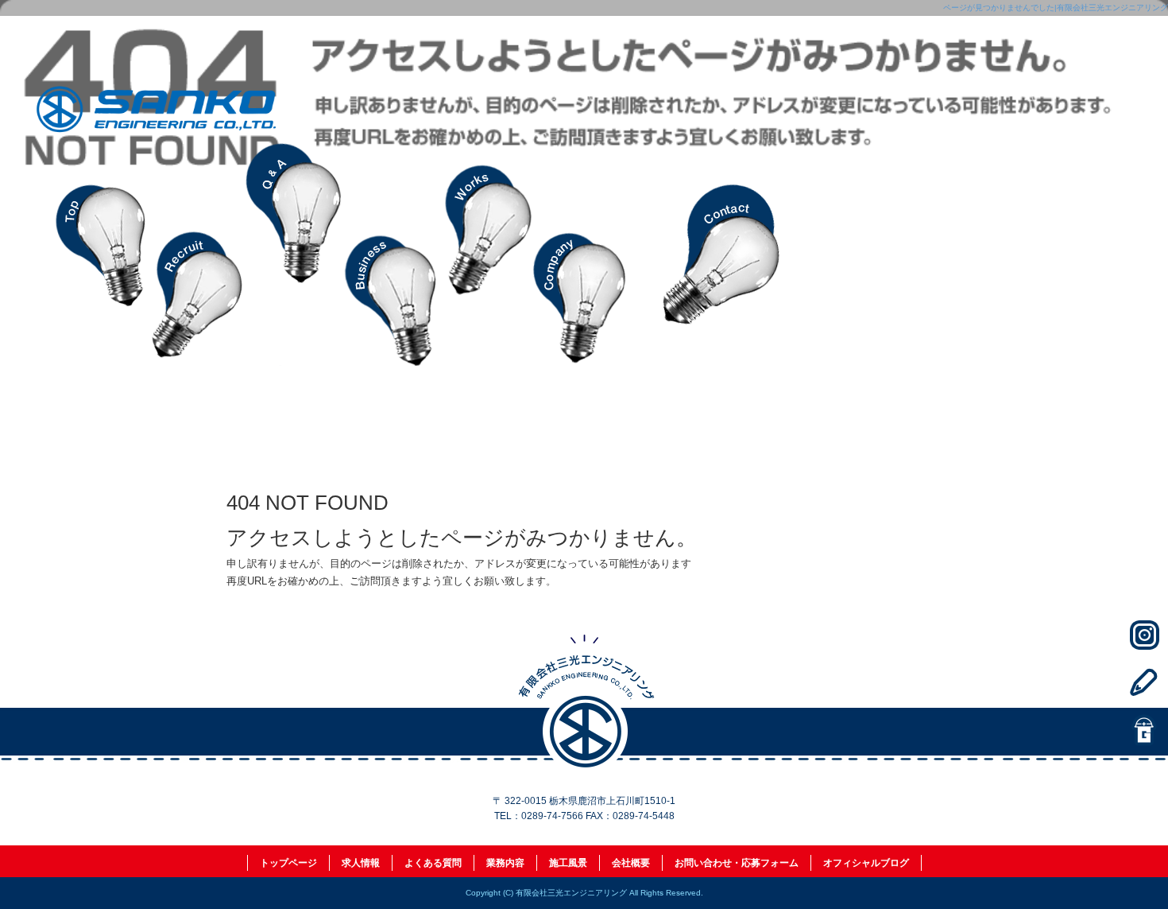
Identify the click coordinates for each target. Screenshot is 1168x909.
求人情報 (198, 254)
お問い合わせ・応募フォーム (723, 254)
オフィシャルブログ (866, 862)
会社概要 (580, 254)
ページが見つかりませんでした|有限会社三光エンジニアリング (1055, 7)
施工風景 (484, 254)
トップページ (103, 254)
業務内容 (389, 254)
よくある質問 (294, 254)
